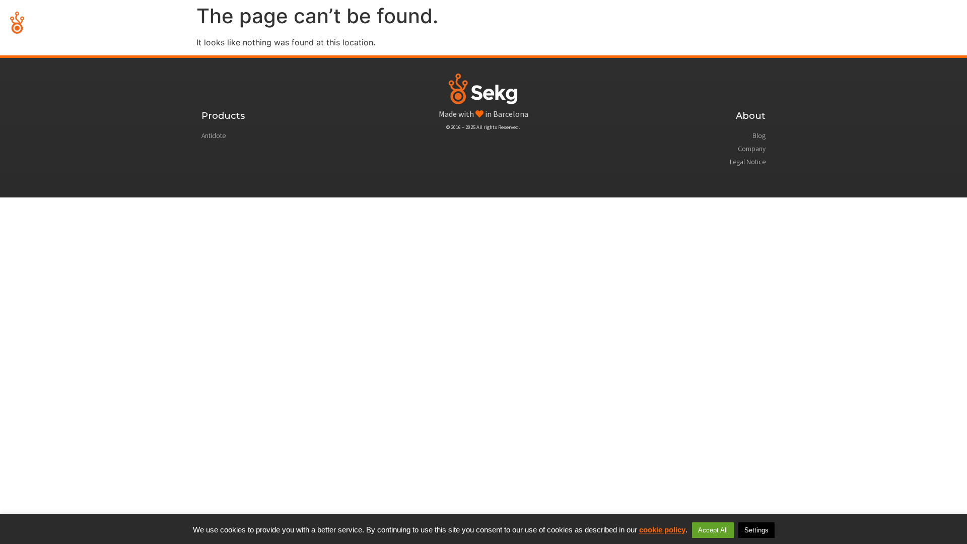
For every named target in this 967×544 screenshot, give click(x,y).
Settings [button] (756, 530)
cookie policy (662, 529)
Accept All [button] (713, 530)
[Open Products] (845, 23)
